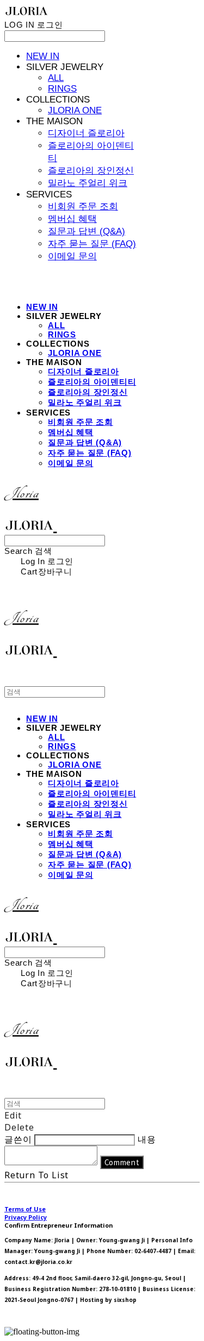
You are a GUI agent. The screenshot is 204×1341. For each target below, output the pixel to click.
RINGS (62, 89)
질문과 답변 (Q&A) (86, 231)
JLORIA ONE (75, 110)
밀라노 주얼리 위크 (87, 183)
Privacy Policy (25, 1217)
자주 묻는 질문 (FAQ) (92, 244)
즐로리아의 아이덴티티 (92, 381)
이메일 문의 (72, 256)
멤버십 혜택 (72, 219)
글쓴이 (18, 1139)
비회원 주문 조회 (83, 206)
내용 (147, 1139)
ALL (56, 78)
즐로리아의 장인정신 (91, 170)
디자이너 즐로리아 (86, 133)
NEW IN (42, 56)
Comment (122, 1162)
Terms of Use (25, 1209)
